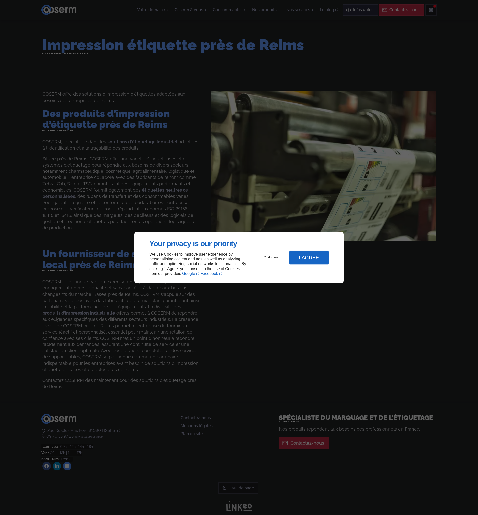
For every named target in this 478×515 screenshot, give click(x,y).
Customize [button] (271, 257)
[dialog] (239, 257)
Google (188, 273)
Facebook (209, 273)
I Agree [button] (309, 257)
